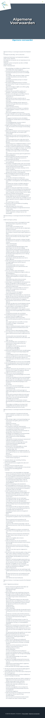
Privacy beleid (25, 713)
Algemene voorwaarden (34, 713)
